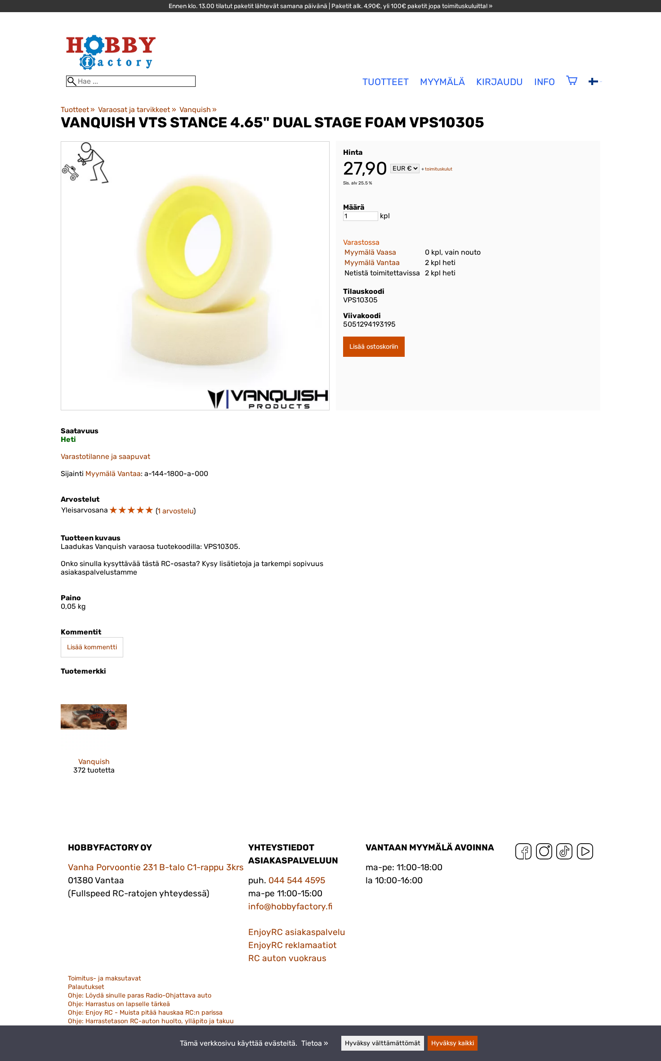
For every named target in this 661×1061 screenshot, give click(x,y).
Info (544, 81)
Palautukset (86, 987)
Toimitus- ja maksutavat (104, 978)
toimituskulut (438, 169)
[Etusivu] (111, 71)
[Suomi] (595, 82)
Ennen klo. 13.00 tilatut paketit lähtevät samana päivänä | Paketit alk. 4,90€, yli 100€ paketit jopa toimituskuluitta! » (330, 5)
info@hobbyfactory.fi (290, 906)
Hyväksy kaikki (452, 1043)
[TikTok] (564, 853)
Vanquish (198, 109)
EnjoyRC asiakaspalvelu (296, 932)
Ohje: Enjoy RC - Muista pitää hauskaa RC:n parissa (145, 1012)
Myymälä (442, 81)
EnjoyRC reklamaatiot (292, 945)
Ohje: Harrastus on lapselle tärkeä (119, 1004)
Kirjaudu (499, 81)
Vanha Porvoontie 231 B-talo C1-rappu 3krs (156, 867)
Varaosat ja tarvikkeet (137, 109)
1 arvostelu (175, 511)
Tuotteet (78, 109)
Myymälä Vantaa (372, 262)
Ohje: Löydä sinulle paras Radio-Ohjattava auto (139, 995)
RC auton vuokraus (287, 958)
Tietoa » (314, 1043)
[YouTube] (585, 853)
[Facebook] (523, 853)
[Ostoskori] (571, 86)
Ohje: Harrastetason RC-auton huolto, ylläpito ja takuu (151, 1021)
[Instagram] (544, 853)
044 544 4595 (296, 880)
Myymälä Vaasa (370, 252)
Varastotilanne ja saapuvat (105, 456)
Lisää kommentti (92, 647)
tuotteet (385, 81)
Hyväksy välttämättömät (382, 1043)
